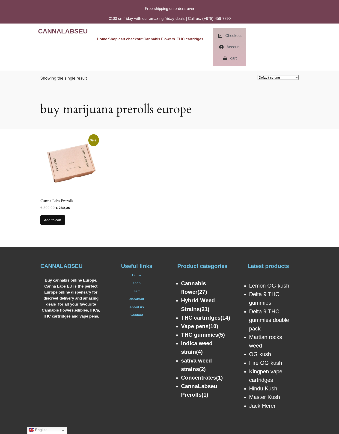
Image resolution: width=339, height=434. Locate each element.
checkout (134, 39)
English (41, 430)
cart (122, 39)
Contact (137, 315)
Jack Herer (262, 406)
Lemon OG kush (269, 285)
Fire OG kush (265, 363)
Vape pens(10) (199, 326)
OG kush (260, 354)
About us (136, 307)
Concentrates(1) (202, 378)
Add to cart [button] (52, 220)
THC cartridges (190, 39)
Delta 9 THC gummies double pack (269, 320)
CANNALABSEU (63, 31)
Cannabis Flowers (160, 39)
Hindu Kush (263, 388)
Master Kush (264, 397)
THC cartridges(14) (205, 318)
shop (137, 283)
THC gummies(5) (203, 335)
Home (102, 39)
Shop (113, 39)
